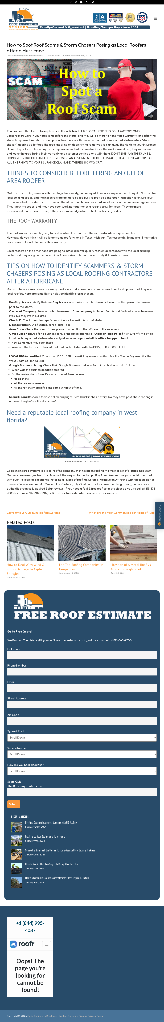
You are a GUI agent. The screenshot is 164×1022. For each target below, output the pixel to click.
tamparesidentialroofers (31, 55)
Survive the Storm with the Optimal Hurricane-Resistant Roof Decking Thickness (60, 850)
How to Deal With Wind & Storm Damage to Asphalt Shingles (26, 569)
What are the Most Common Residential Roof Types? (123, 513)
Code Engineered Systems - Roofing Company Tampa (57, 1016)
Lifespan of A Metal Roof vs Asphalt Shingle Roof (130, 567)
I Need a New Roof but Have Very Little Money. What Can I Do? (51, 864)
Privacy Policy (95, 1016)
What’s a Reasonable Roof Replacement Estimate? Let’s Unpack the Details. (57, 878)
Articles (50, 55)
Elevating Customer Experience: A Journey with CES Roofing (51, 822)
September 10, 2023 (69, 573)
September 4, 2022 (16, 577)
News (58, 55)
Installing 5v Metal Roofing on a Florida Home (45, 836)
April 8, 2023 (117, 573)
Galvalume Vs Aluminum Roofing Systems (33, 513)
